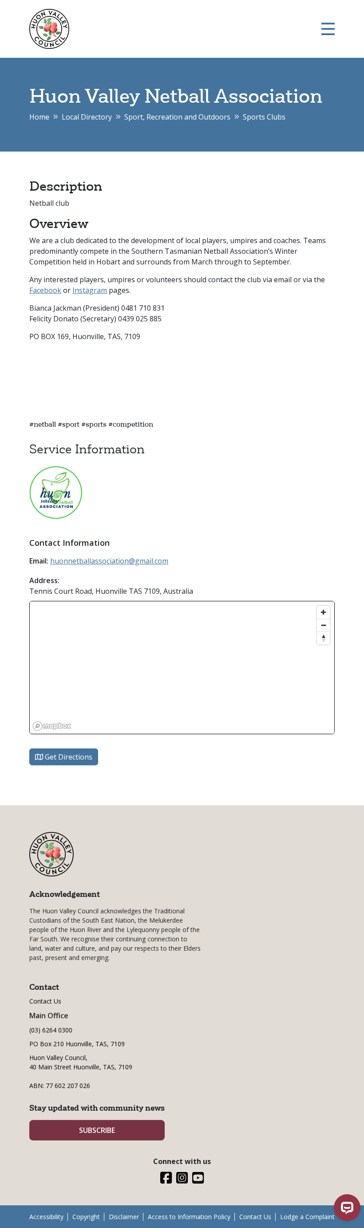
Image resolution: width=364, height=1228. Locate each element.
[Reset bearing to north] (323, 638)
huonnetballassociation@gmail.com (109, 561)
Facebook (45, 290)
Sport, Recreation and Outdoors (177, 117)
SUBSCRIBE (97, 1130)
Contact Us (45, 1001)
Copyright (86, 1216)
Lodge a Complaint (307, 1216)
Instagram (89, 290)
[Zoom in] (323, 612)
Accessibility (46, 1216)
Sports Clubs (264, 117)
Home (39, 117)
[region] (182, 667)
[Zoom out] (323, 625)
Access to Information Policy (189, 1216)
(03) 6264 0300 (50, 1030)
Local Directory (87, 117)
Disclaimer (124, 1216)
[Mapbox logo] (51, 726)
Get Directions (67, 757)
